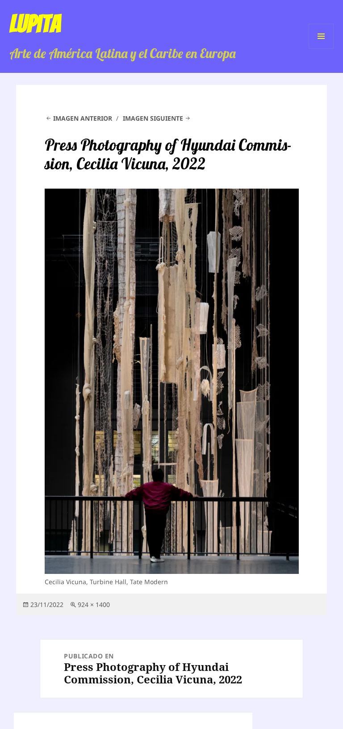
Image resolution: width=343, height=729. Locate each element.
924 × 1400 (94, 604)
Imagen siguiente (153, 118)
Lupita (35, 24)
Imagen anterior (82, 118)
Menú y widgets (321, 48)
